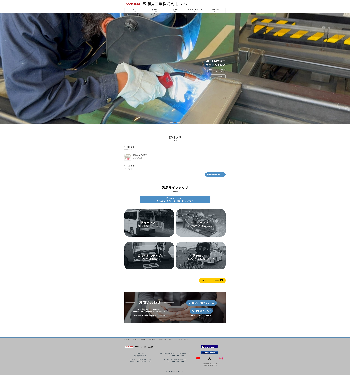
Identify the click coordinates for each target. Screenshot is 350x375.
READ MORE (131, 76)
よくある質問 (182, 339)
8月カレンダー (130, 147)
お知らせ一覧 (162, 339)
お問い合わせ (172, 339)
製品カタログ (152, 339)
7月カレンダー (130, 166)
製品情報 (143, 339)
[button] (171, 122)
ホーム (127, 339)
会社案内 (135, 339)
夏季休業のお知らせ (141, 155)
